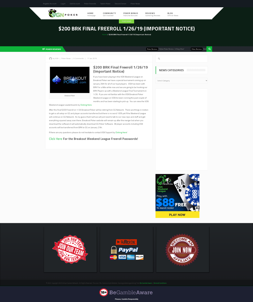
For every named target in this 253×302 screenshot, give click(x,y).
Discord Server (120, 3)
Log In (63, 3)
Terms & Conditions (160, 283)
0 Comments (78, 58)
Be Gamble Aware (146, 283)
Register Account (49, 3)
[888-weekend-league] (177, 195)
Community (109, 14)
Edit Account (75, 3)
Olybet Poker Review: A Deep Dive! (166, 49)
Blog (172, 14)
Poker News (135, 3)
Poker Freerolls (90, 3)
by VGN (55, 58)
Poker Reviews (147, 49)
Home (91, 14)
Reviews (152, 14)
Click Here (55, 138)
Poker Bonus (130, 14)
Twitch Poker (105, 3)
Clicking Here (86, 104)
